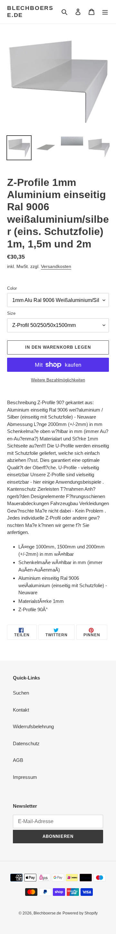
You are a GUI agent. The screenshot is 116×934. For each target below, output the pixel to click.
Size (11, 313)
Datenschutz (26, 743)
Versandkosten (56, 266)
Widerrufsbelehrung (33, 726)
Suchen (21, 693)
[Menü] (105, 12)
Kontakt (21, 710)
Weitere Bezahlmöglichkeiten (58, 380)
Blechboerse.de (30, 11)
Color (12, 288)
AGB (18, 760)
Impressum (25, 777)
